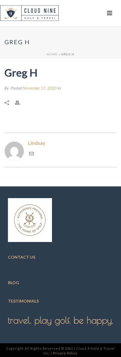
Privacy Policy (65, 353)
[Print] (20, 102)
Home (52, 54)
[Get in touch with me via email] (31, 154)
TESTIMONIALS (23, 300)
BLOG (13, 282)
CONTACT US (21, 257)
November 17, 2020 (40, 87)
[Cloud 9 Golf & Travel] (29, 13)
